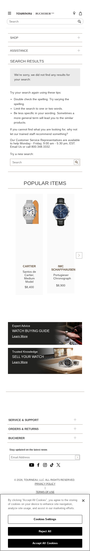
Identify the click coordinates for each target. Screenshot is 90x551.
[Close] (83, 500)
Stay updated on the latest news (28, 449)
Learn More (20, 336)
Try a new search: (22, 154)
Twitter (58, 465)
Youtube (31, 465)
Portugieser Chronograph (62, 276)
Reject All (45, 531)
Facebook (38, 465)
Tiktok (51, 465)
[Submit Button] (77, 457)
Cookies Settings (45, 519)
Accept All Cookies (44, 543)
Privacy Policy (45, 483)
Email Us (16, 146)
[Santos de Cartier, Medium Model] (29, 212)
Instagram (45, 465)
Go (76, 162)
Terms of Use (45, 492)
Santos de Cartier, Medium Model (29, 276)
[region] (45, 522)
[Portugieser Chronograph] (60, 212)
